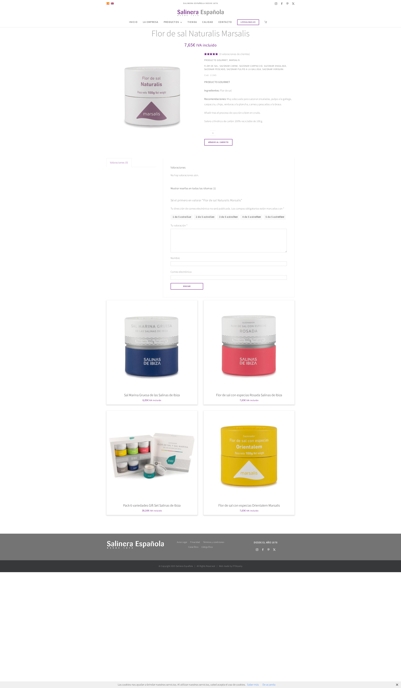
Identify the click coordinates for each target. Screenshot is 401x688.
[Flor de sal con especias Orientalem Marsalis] (249, 456)
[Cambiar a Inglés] (112, 3)
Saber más (253, 685)
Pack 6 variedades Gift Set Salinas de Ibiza (152, 505)
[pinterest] (287, 3)
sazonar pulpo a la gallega (244, 69)
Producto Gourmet (216, 60)
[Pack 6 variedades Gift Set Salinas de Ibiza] (152, 456)
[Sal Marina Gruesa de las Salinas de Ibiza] (152, 345)
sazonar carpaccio (251, 66)
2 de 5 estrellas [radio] (205, 217)
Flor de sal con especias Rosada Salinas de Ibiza (249, 395)
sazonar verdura (273, 69)
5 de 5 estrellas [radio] (275, 217)
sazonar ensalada (275, 66)
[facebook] (282, 3)
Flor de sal (211, 66)
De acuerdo (269, 685)
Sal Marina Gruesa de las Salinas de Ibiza (152, 395)
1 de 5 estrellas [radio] (182, 217)
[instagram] (276, 3)
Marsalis (234, 60)
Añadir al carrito (218, 142)
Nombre (175, 258)
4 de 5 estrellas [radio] (251, 217)
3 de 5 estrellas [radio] (228, 217)
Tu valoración (179, 225)
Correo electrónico (181, 272)
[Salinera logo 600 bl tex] (135, 541)
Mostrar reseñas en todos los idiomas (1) (193, 188)
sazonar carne (229, 66)
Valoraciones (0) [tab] (119, 163)
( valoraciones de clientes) (234, 54)
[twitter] (293, 3)
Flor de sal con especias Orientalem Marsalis (249, 505)
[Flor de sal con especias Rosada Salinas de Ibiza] (249, 345)
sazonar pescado (214, 69)
